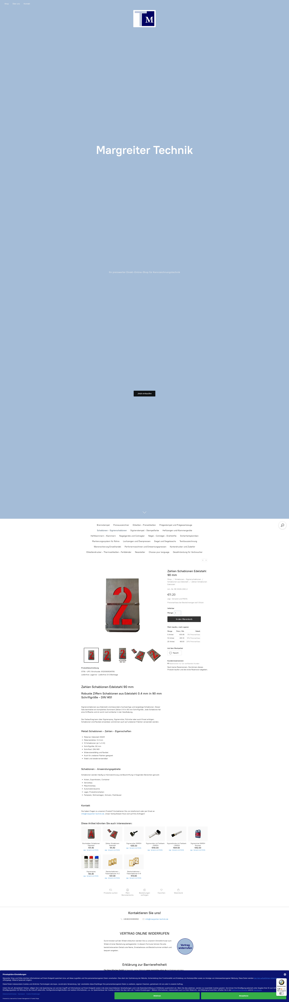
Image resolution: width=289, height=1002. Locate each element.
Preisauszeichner (121, 525)
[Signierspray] (91, 862)
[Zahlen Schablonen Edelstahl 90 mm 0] (91, 655)
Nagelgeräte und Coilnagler (132, 536)
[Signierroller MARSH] (134, 834)
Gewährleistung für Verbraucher (188, 552)
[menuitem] (202, 560)
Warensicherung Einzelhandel (107, 546)
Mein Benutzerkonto (128, 894)
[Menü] (285, 979)
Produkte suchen (111, 893)
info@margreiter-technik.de (92, 814)
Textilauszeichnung (188, 541)
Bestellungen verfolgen (144, 894)
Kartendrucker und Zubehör (182, 546)
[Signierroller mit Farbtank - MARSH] (155, 834)
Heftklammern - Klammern (103, 536)
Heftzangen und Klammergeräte (177, 530)
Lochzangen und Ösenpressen (136, 541)
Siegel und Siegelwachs (165, 541)
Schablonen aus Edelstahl (177, 582)
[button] (174, 653)
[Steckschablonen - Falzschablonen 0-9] (134, 862)
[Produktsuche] (282, 525)
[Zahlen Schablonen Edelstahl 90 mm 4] (153, 655)
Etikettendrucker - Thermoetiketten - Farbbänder (108, 552)
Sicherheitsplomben (189, 536)
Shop (7, 4)
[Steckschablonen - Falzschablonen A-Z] (112, 862)
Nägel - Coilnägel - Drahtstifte (162, 536)
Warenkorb (178, 893)
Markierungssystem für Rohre (105, 541)
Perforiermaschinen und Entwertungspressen (145, 546)
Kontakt (27, 4)
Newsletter (140, 552)
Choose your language (159, 552)
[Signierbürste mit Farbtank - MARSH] (176, 834)
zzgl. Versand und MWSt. (177, 599)
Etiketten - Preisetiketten (144, 525)
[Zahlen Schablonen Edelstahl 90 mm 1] (107, 655)
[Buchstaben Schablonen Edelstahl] (91, 834)
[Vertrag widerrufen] (185, 946)
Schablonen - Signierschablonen (112, 530)
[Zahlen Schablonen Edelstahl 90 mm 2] (122, 655)
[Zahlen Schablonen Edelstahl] (112, 834)
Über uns (16, 4)
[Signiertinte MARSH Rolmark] (198, 834)
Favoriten (161, 893)
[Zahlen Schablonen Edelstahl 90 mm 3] (138, 655)
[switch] (281, 993)
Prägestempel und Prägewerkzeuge (175, 525)
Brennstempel (103, 525)
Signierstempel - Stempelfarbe (144, 530)
